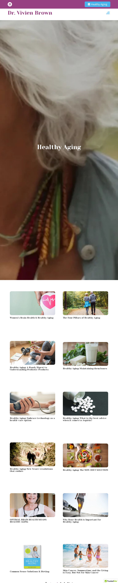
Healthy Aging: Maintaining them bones (85, 368)
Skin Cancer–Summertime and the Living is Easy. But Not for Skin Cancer (85, 571)
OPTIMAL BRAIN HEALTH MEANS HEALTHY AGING (28, 520)
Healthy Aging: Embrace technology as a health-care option (32, 419)
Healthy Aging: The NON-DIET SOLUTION (85, 470)
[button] (107, 12)
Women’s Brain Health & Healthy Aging (31, 317)
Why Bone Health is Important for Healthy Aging (82, 520)
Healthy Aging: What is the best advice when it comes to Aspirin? (84, 419)
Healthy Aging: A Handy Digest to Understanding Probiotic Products (29, 368)
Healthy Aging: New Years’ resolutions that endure (31, 470)
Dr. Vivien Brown (30, 13)
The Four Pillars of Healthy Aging (81, 317)
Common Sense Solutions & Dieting (29, 571)
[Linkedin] (10, 4)
